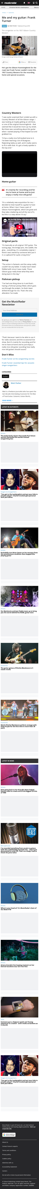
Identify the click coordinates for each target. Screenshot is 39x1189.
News (4, 26)
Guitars (5, 376)
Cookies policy (6, 1158)
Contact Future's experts (10, 1146)
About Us (5, 1142)
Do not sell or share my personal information (16, 1175)
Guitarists (11, 12)
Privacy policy (6, 1154)
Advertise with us (7, 1163)
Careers (4, 1171)
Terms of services (25, 320)
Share (6, 62)
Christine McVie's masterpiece (19, 7)
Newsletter (33, 62)
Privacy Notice (27, 322)
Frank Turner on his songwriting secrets (18, 359)
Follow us (23, 62)
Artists (4, 12)
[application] (19, 163)
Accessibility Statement (9, 1167)
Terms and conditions (9, 1150)
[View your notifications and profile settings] (24, 3)
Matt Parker (13, 26)
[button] (2, 3)
